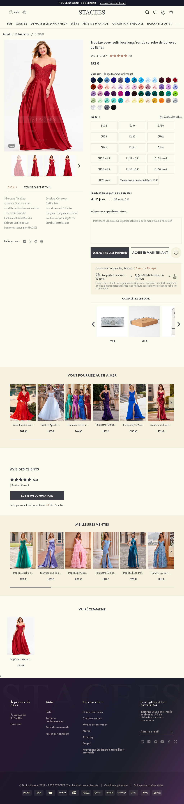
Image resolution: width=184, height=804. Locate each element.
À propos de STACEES (18, 716)
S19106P (39, 34)
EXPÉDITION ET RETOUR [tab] (37, 187)
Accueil (6, 34)
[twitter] (175, 741)
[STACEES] (92, 12)
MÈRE (75, 23)
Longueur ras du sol (67, 213)
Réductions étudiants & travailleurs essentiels (104, 751)
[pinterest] (155, 741)
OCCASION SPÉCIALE (128, 23)
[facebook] (149, 741)
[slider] (119, 55)
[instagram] (142, 741)
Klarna (87, 731)
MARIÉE (21, 23)
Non (56, 203)
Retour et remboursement (55, 720)
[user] (163, 12)
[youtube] (162, 741)
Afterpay (88, 737)
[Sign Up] (171, 731)
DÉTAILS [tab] (12, 187)
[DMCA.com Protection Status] (157, 793)
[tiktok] (169, 741)
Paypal (87, 743)
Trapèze (20, 198)
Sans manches (22, 203)
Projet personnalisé (57, 734)
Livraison (16, 724)
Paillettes (67, 208)
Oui (30, 218)
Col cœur (61, 198)
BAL (10, 23)
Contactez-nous (92, 718)
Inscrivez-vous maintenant (113, 2)
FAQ (48, 712)
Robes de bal (22, 34)
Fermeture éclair (30, 208)
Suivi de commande (57, 727)
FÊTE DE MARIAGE (95, 23)
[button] (79, 166)
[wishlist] (155, 12)
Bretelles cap (62, 223)
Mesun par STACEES (26, 227)
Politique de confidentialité (148, 785)
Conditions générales (116, 785)
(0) (130, 55)
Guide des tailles (93, 712)
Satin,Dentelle (18, 213)
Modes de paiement (95, 724)
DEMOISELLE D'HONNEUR (49, 23)
